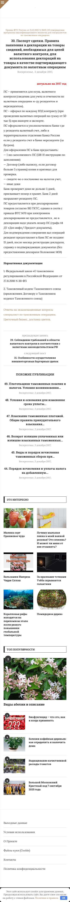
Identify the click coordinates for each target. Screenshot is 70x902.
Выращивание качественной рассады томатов (47, 762)
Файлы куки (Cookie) (17, 850)
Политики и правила (46, 897)
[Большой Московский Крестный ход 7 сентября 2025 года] (14, 788)
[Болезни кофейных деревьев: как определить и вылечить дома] (14, 744)
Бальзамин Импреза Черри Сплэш (17, 578)
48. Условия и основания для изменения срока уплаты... (35, 402)
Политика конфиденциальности (24, 868)
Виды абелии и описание (24, 704)
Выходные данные (15, 823)
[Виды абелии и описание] (35, 679)
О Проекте (10, 841)
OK (63, 897)
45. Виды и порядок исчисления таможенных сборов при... (35, 454)
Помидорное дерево (49, 614)
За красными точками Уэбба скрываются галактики (51, 580)
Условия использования (19, 832)
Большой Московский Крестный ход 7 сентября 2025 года (45, 786)
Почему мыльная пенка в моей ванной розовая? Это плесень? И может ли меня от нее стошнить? (51, 539)
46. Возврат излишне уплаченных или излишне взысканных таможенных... (35, 438)
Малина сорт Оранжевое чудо (14, 534)
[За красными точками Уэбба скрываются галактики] (52, 562)
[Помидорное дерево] (52, 599)
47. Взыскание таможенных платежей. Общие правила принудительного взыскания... (35, 420)
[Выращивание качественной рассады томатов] (14, 766)
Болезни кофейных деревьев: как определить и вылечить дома (47, 742)
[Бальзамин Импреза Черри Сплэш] (18, 562)
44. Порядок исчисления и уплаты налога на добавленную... (35, 470)
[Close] (4, 4)
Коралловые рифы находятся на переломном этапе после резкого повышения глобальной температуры (16, 624)
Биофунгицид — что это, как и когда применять (47, 718)
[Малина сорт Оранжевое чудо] (18, 518)
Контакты (10, 859)
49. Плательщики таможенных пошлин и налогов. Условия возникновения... (35, 386)
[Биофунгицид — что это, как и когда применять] (14, 722)
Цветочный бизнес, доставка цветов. (27, 319)
